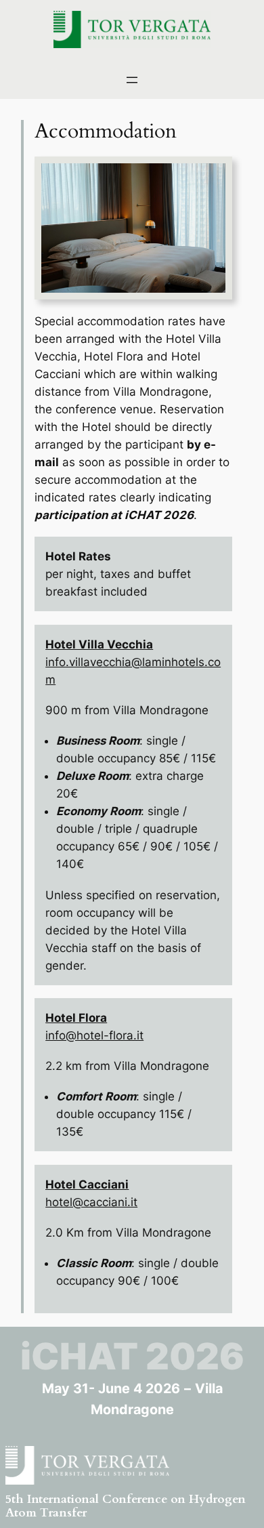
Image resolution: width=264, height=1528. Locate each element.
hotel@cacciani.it (91, 1202)
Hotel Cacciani (87, 1184)
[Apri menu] (132, 80)
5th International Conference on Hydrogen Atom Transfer (125, 1506)
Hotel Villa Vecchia (99, 644)
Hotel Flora (76, 1018)
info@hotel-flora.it (94, 1035)
